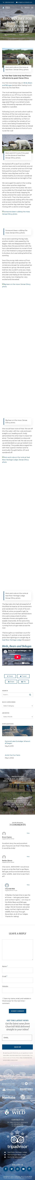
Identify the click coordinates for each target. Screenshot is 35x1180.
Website (5, 986)
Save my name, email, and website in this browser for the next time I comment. (16, 1001)
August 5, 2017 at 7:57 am (8, 838)
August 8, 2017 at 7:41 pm (11, 890)
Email (4, 976)
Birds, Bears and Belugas (16, 646)
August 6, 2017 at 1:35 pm (8, 862)
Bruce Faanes (7, 837)
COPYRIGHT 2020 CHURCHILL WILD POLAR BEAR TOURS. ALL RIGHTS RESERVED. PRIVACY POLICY (17, 1177)
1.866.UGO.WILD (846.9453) (19, 1122)
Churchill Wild (11, 34)
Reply (28, 833)
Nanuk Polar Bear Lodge (17, 1155)
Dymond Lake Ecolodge (17, 1157)
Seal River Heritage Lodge (12, 640)
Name (5, 966)
